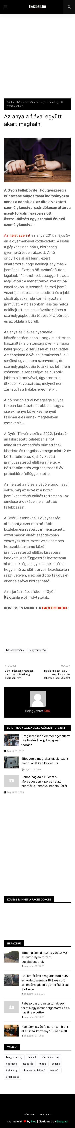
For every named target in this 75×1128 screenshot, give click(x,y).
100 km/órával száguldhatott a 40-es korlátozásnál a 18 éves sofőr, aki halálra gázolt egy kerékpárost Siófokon (45, 982)
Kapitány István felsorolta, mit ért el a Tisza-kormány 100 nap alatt (44, 1029)
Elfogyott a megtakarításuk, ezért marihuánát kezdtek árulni (44, 761)
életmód (54, 1070)
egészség (11, 1063)
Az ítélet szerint (17, 235)
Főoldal (11, 102)
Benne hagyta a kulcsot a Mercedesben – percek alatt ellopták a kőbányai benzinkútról (44, 781)
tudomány (11, 1070)
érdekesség (12, 1076)
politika (56, 1063)
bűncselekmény (26, 102)
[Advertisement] (37, 59)
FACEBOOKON (55, 608)
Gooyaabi (62, 1121)
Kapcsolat (46, 1114)
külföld (42, 1063)
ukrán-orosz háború (34, 1070)
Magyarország (37, 650)
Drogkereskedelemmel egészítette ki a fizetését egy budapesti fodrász (46, 740)
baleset (32, 1057)
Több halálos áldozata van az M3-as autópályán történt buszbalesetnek (45, 957)
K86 (46, 711)
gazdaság (27, 1063)
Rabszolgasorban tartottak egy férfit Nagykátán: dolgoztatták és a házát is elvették (45, 1008)
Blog (33, 1121)
